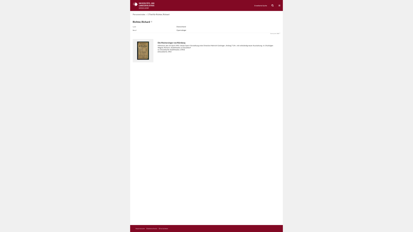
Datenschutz (151, 228)
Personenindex (139, 14)
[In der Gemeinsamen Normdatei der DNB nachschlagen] (151, 21)
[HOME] (145, 5)
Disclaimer (163, 228)
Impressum (140, 228)
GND (278, 33)
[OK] (272, 5)
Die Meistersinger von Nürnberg (171, 43)
